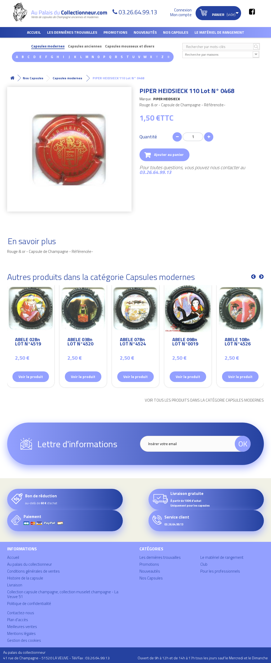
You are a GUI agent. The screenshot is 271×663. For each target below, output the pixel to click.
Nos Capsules (175, 32)
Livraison (14, 585)
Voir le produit (31, 376)
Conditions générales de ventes (33, 571)
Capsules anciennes (85, 46)
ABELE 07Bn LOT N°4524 (133, 342)
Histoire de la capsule (25, 578)
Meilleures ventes (22, 627)
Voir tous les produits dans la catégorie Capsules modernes (204, 400)
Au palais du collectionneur (29, 564)
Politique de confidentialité (29, 603)
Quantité (148, 136)
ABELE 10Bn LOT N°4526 (238, 342)
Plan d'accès (17, 620)
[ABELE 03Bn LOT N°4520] (83, 308)
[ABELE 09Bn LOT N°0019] (187, 308)
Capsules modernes (48, 46)
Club (203, 564)
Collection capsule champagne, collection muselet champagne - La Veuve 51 (62, 594)
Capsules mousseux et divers (129, 46)
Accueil (34, 32)
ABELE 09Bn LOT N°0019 (185, 342)
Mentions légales (21, 633)
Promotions (115, 32)
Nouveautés (145, 32)
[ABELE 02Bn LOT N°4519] (30, 308)
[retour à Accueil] (12, 78)
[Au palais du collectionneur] (61, 12)
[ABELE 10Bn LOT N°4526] (240, 308)
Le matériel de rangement (219, 32)
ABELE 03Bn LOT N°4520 (80, 342)
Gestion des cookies (24, 640)
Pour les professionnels (220, 571)
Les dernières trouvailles (72, 32)
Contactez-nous (20, 613)
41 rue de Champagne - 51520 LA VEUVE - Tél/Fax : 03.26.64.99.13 (56, 658)
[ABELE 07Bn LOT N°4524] (135, 308)
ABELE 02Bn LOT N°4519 (28, 342)
